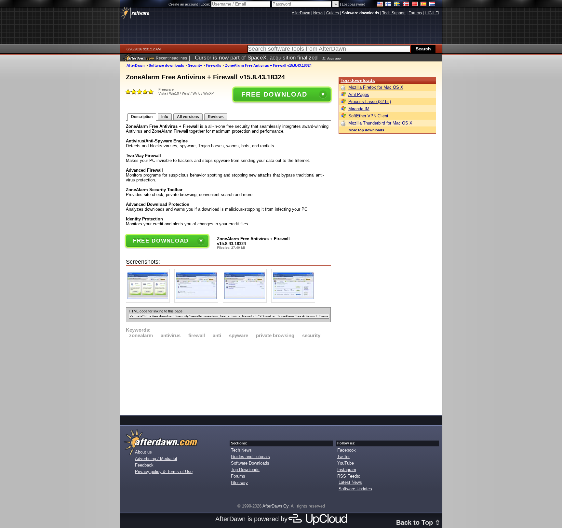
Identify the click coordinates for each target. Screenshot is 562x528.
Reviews (216, 116)
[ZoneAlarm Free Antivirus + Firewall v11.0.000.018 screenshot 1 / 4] (149, 301)
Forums (238, 476)
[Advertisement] (228, 375)
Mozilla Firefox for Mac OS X (375, 87)
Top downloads (358, 80)
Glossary (239, 482)
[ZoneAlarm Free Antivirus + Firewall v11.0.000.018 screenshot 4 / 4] (294, 301)
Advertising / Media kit (156, 458)
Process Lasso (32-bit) (369, 101)
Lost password (353, 4)
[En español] (424, 4)
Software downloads (166, 65)
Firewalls (213, 65)
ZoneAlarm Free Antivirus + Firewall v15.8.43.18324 (268, 65)
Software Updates (355, 488)
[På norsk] (406, 4)
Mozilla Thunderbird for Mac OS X (380, 123)
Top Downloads (245, 469)
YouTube (345, 463)
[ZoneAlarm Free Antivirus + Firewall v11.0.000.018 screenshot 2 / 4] (197, 301)
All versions (188, 116)
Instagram (346, 469)
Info (164, 116)
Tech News (241, 450)
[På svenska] (397, 4)
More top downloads (366, 130)
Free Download (274, 94)
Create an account (183, 4)
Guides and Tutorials (250, 456)
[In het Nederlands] (432, 4)
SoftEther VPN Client (368, 115)
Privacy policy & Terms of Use (164, 471)
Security (195, 65)
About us (143, 452)
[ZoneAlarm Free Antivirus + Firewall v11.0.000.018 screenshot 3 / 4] (246, 301)
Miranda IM (358, 108)
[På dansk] (415, 4)
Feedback (144, 465)
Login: (206, 4)
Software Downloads (250, 463)
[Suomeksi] (388, 4)
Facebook (346, 450)
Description (142, 116)
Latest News (350, 482)
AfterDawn (136, 65)
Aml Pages (358, 94)
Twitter (343, 456)
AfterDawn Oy (275, 506)
